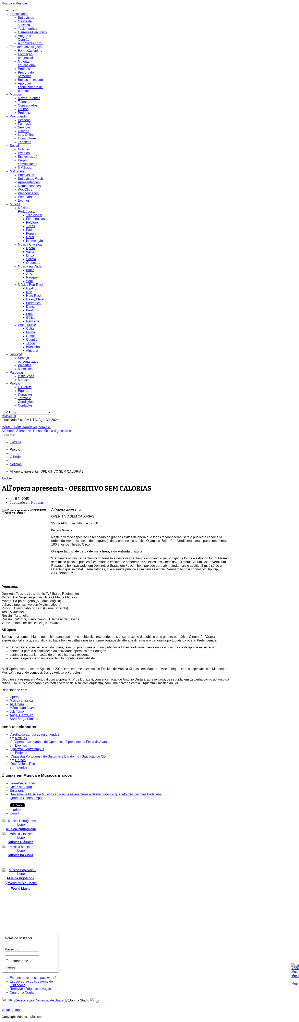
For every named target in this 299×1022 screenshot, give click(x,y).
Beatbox (32, 310)
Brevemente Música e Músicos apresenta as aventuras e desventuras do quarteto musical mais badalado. (86, 794)
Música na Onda (29, 266)
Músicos (16, 94)
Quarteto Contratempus (27, 749)
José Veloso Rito (23, 763)
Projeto (15, 383)
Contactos (25, 405)
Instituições (26, 376)
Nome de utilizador (18, 938)
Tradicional (34, 215)
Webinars (25, 197)
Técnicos (24, 142)
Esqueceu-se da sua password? (33, 978)
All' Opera (17, 704)
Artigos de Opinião (25, 37)
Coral (30, 237)
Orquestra (33, 262)
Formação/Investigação (27, 47)
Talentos (24, 101)
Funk (29, 314)
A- (10, 478)
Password (12, 949)
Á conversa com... (31, 43)
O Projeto (25, 387)
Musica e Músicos (14, 3)
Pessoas (24, 120)
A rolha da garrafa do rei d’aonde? (34, 734)
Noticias (24, 149)
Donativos (25, 394)
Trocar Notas (19, 14)
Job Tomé (17, 711)
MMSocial (25, 167)
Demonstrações (29, 186)
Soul (29, 281)
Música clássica (21, 700)
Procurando (18, 116)
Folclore (32, 222)
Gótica (30, 317)
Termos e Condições (26, 399)
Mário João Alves (22, 708)
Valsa (30, 251)
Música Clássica (30, 244)
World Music (27, 325)
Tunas (30, 226)
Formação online (30, 50)
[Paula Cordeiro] (92, 999)
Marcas (23, 380)
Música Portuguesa (26, 209)
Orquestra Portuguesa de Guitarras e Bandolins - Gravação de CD (58, 756)
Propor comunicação (27, 162)
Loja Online (26, 134)
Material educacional (27, 63)
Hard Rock (33, 295)
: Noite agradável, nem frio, (26, 427)
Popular (31, 233)
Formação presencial (25, 56)
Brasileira (33, 347)
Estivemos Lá (27, 156)
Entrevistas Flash (30, 178)
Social (14, 145)
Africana (32, 350)
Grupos (23, 109)
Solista (31, 259)
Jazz (29, 273)
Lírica (30, 255)
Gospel (31, 336)
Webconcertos (28, 193)
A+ (4, 478)
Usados (23, 131)
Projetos (24, 69)
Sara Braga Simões (24, 719)
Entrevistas (26, 17)
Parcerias (17, 372)
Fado (30, 230)
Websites (24, 365)
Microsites (25, 369)
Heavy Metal (35, 299)
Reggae (32, 277)
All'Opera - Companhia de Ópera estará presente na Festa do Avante (59, 742)
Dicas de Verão (21, 787)
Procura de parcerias (26, 74)
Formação (25, 123)
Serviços (24, 127)
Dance (31, 306)
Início (13, 10)
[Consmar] (38, 999)
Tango (30, 343)
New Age (32, 321)
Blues (30, 270)
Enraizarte (17, 790)
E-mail (14, 813)
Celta (30, 328)
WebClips (25, 189)
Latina (30, 332)
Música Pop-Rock (31, 284)
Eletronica (33, 303)
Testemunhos (27, 28)
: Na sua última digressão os (37, 431)
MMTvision (18, 171)
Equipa (23, 390)
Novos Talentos (29, 98)
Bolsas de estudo (30, 80)
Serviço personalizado (28, 359)
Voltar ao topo (12, 1010)
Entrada (15, 442)
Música (15, 204)
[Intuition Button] (97, 999)
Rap (29, 292)
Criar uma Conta (22, 992)
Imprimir (15, 809)
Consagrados (27, 105)
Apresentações (29, 182)
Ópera (30, 248)
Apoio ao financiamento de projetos (30, 87)
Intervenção (34, 240)
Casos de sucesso (25, 23)
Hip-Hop (32, 288)
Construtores (27, 138)
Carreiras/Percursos (32, 32)
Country (31, 339)
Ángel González (21, 715)
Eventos (24, 153)
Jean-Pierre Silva (22, 783)
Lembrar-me (18, 961)
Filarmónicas (35, 219)
